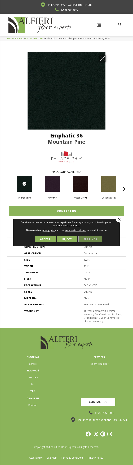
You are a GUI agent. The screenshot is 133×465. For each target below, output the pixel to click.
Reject (67, 239)
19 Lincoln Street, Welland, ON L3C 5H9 (70, 5)
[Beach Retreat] (109, 183)
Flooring (19, 38)
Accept (45, 239)
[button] (98, 402)
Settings (90, 239)
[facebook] (88, 434)
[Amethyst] (52, 183)
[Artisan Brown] (80, 183)
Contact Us (66, 211)
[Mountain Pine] (24, 183)
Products (38, 38)
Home (10, 38)
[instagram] (109, 434)
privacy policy (49, 230)
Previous (8, 183)
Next (124, 183)
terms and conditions (75, 230)
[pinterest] (103, 434)
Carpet (28, 38)
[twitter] (96, 434)
